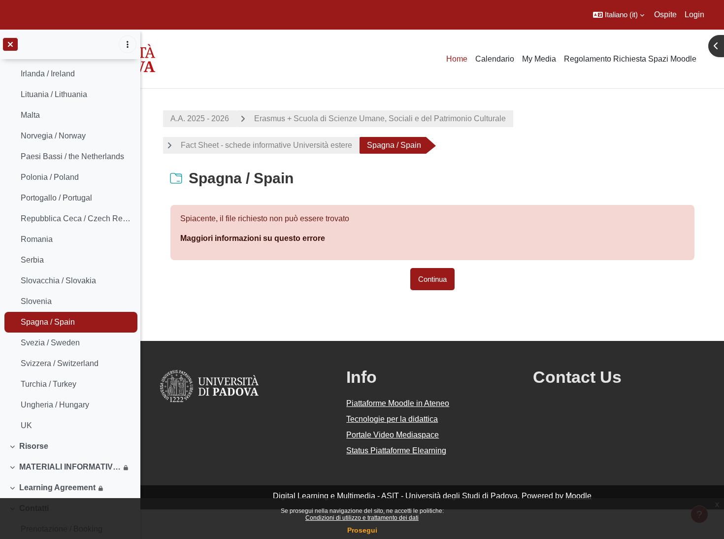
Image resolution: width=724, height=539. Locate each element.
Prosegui (362, 530)
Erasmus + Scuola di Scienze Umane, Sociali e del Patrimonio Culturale (380, 118)
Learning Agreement (57, 487)
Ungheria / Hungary (55, 405)
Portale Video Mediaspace (392, 435)
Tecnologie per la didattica (392, 419)
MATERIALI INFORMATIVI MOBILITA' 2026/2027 (70, 467)
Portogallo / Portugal (56, 198)
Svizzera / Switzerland (60, 363)
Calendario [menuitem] (494, 59)
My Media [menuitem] (539, 59)
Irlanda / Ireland (48, 73)
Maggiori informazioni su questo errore (252, 238)
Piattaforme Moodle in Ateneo (397, 403)
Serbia (32, 260)
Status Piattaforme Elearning (396, 450)
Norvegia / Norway (53, 136)
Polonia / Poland (50, 177)
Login (694, 14)
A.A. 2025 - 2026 (199, 118)
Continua (432, 279)
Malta (30, 115)
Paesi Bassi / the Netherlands (72, 156)
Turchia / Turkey (48, 384)
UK (26, 425)
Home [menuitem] (456, 59)
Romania (37, 239)
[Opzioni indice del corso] (127, 44)
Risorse (33, 446)
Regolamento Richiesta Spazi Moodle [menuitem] (630, 59)
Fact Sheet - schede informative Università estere (266, 145)
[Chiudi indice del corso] (10, 44)
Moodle (578, 496)
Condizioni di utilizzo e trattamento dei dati (362, 517)
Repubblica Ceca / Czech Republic (76, 218)
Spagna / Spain (48, 322)
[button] (618, 15)
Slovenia (36, 301)
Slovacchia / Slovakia (58, 280)
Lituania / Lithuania (54, 94)
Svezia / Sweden (50, 342)
